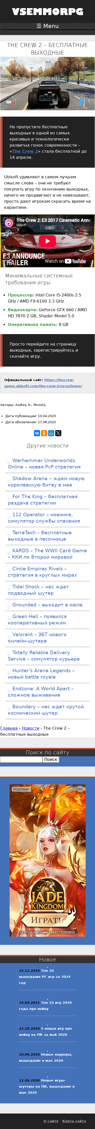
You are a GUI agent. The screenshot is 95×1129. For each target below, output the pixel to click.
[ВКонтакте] (37, 433)
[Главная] (47, 18)
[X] (58, 433)
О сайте (51, 1121)
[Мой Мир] (51, 433)
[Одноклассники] (44, 433)
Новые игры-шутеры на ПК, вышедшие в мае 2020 (46, 1086)
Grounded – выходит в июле (47, 605)
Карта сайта (74, 1121)
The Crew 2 (25, 151)
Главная (9, 728)
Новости (30, 728)
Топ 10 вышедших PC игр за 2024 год (44, 977)
